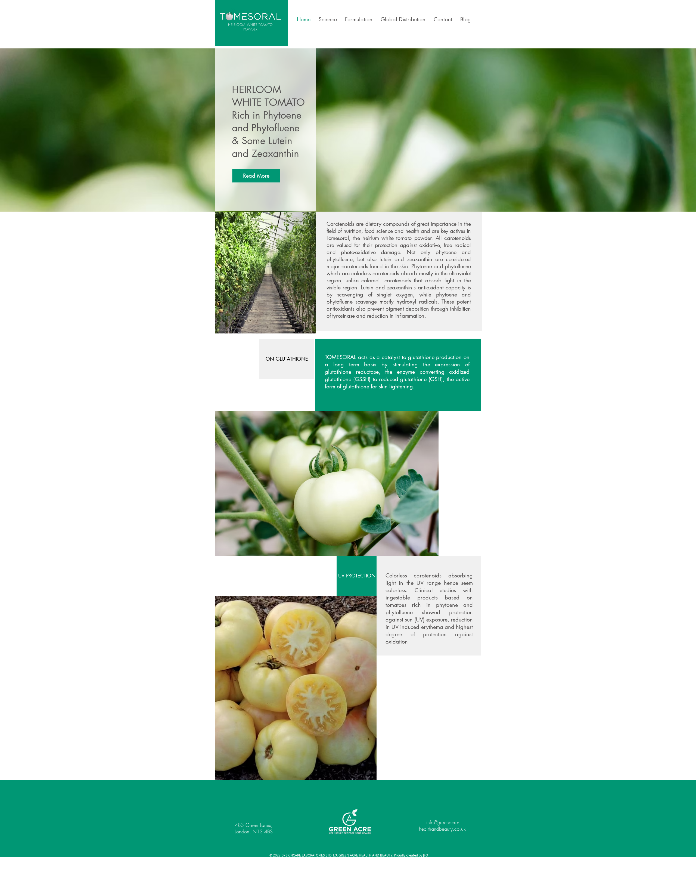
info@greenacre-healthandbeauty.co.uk (442, 825)
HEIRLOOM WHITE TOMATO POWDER (250, 27)
